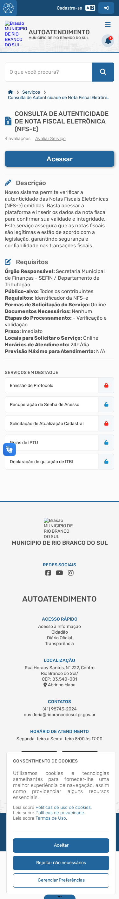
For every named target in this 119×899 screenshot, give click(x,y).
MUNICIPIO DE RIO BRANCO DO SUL (59, 38)
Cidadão (59, 632)
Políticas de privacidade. (60, 813)
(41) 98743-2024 (60, 709)
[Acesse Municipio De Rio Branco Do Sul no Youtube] (59, 573)
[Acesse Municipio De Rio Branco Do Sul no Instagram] (71, 573)
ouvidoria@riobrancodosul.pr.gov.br (60, 714)
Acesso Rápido (59, 619)
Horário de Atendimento (59, 731)
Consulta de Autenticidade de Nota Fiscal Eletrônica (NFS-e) (59, 97)
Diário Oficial (59, 638)
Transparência (59, 643)
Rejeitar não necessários (61, 862)
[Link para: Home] (10, 92)
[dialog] (61, 823)
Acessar (60, 159)
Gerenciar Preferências (61, 880)
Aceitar (61, 845)
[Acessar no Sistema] (106, 8)
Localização (59, 660)
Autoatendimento (59, 32)
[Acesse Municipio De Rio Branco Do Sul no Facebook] (48, 573)
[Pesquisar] (103, 72)
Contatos (59, 701)
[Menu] (108, 25)
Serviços (31, 92)
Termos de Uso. (51, 818)
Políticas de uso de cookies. (64, 807)
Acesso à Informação (59, 626)
